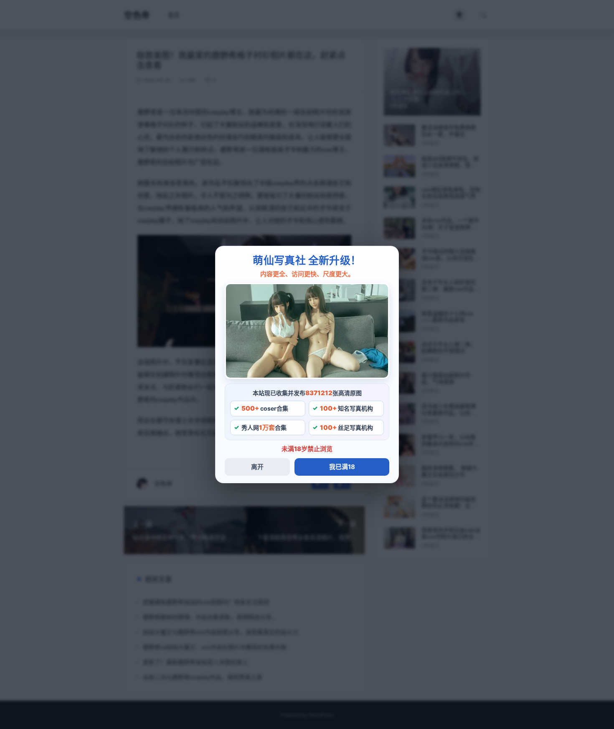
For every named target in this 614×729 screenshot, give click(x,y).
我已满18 (342, 467)
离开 (257, 467)
